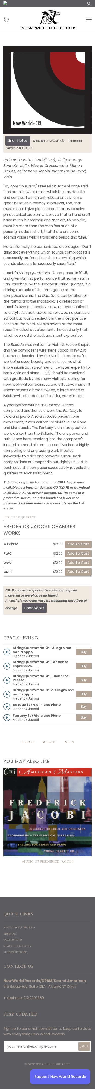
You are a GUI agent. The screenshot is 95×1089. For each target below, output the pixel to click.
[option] (47, 90)
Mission (9, 934)
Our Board (12, 940)
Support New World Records (60, 1076)
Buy (84, 651)
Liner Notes (18, 140)
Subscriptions (15, 952)
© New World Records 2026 (48, 1064)
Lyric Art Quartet (19, 517)
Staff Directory (17, 946)
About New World (19, 927)
